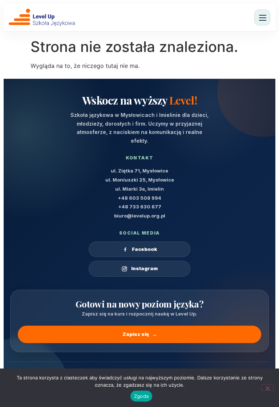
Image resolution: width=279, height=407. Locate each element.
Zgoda (141, 396)
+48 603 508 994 (139, 198)
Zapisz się (139, 334)
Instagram (144, 268)
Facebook (144, 249)
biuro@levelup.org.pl (139, 216)
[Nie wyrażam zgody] (267, 387)
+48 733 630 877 (139, 206)
